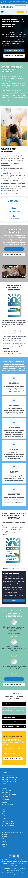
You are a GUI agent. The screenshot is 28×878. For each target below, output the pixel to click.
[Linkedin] (17, 856)
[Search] (26, 7)
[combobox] (20, 7)
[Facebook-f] (10, 856)
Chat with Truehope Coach (14, 50)
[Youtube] (14, 856)
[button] (1, 2)
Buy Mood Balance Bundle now (14, 55)
